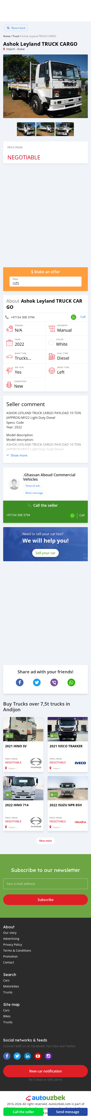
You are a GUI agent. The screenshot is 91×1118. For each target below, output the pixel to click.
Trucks (7, 992)
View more (45, 840)
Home (6, 36)
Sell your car (45, 553)
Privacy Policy (12, 945)
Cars (6, 980)
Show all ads (32, 485)
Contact (8, 962)
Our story (10, 933)
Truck (15, 36)
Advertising (11, 939)
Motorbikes (11, 986)
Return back (18, 27)
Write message (34, 492)
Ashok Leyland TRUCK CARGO (38, 36)
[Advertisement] (45, 217)
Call (83, 317)
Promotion (10, 956)
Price (15, 279)
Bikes (7, 1016)
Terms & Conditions (17, 950)
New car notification (45, 1071)
